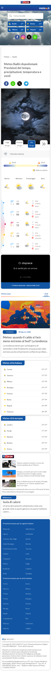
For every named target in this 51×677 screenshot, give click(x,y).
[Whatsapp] (13, 83)
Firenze (28, 604)
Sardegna (29, 574)
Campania (6, 559)
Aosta (28, 584)
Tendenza (9, 332)
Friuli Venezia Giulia (10, 549)
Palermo (6, 628)
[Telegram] (26, 83)
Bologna (28, 599)
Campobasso (7, 618)
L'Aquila (28, 614)
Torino (5, 584)
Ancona (5, 604)
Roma (28, 609)
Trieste (5, 599)
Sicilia (5, 574)
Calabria (28, 569)
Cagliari (28, 628)
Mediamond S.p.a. (20, 661)
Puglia (28, 564)
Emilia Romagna (8, 544)
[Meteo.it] (44, 7)
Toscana (28, 549)
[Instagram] (23, 37)
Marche (28, 544)
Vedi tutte (46, 295)
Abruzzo (28, 559)
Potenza (6, 623)
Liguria (5, 534)
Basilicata (6, 569)
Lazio (27, 554)
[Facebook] (17, 37)
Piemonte (6, 529)
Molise (5, 564)
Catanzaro (29, 623)
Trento (5, 594)
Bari (27, 618)
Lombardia (29, 534)
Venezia (28, 594)
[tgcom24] (25, 3)
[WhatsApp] (35, 37)
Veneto (28, 539)
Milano (28, 589)
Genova (6, 589)
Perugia (5, 609)
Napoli (5, 614)
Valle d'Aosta (30, 529)
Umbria (5, 554)
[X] (29, 37)
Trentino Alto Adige (10, 539)
